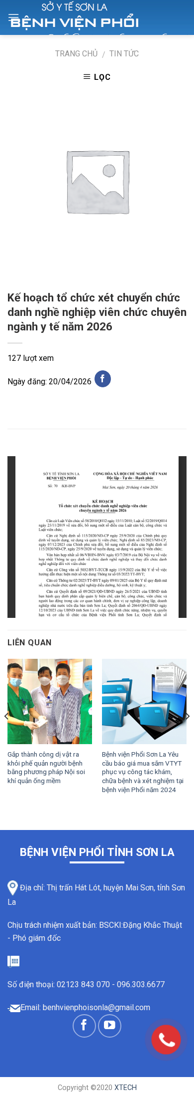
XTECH (125, 1088)
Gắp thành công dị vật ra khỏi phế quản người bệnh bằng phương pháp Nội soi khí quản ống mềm (46, 767)
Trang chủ (76, 53)
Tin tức (124, 53)
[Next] (187, 736)
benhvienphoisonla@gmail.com (96, 1007)
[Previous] (7, 736)
